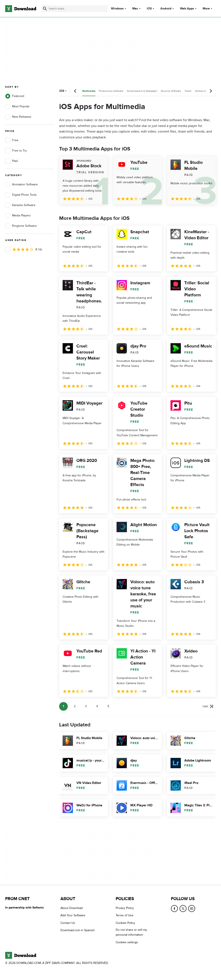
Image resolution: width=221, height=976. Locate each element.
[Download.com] (20, 8)
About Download (71, 908)
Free (15, 140)
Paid (15, 161)
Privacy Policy (125, 908)
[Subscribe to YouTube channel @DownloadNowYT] (191, 908)
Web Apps (187, 8)
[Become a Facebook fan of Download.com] (174, 908)
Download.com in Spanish (77, 930)
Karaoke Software (23, 205)
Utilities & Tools (204, 90)
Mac (135, 8)
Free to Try (19, 150)
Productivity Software (111, 90)
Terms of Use (124, 915)
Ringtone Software (24, 226)
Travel (188, 90)
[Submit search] (44, 8)
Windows (117, 8)
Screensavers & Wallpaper (142, 90)
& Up (38, 249)
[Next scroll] (210, 91)
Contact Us (67, 923)
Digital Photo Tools (24, 195)
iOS (149, 8)
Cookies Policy (125, 923)
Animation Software (25, 184)
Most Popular (21, 106)
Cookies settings (127, 942)
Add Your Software (72, 915)
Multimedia (88, 91)
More (206, 8)
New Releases (21, 117)
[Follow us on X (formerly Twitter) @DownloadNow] (183, 908)
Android (165, 8)
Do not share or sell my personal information (131, 932)
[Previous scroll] (75, 91)
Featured (18, 96)
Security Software (171, 90)
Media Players (21, 215)
